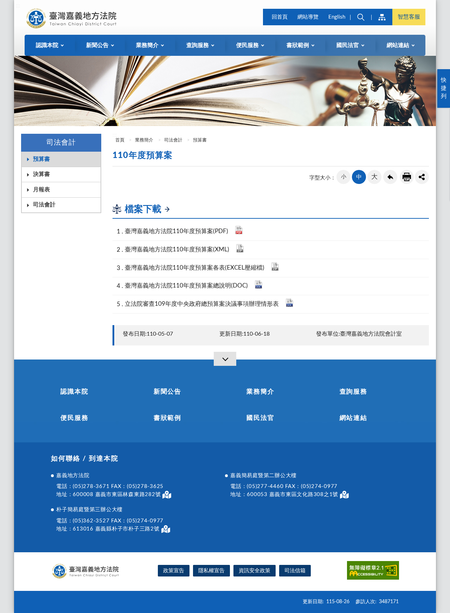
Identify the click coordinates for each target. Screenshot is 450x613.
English (336, 17)
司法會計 (44, 204)
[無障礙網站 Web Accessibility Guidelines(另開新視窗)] (373, 571)
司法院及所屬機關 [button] (381, 17)
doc (258, 284)
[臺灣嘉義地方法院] (72, 18)
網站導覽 (308, 17)
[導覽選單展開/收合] (225, 359)
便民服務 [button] (247, 45)
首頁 (119, 140)
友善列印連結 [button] (407, 177)
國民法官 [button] (347, 45)
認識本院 (74, 392)
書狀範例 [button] (298, 45)
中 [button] (359, 177)
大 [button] (374, 177)
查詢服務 (353, 392)
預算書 (41, 159)
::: (18, 5)
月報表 (41, 189)
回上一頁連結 (390, 177)
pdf (239, 230)
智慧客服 (409, 17)
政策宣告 (173, 570)
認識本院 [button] (47, 45)
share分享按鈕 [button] (422, 177)
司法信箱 (295, 570)
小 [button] (343, 176)
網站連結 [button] (398, 45)
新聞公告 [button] (97, 45)
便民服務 (74, 418)
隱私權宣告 (211, 570)
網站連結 (353, 418)
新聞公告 (167, 392)
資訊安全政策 (254, 570)
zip (240, 248)
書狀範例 (167, 418)
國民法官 (260, 418)
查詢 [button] (360, 17)
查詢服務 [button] (197, 45)
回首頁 (280, 17)
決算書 (41, 174)
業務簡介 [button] (147, 45)
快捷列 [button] (443, 88)
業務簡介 (144, 140)
